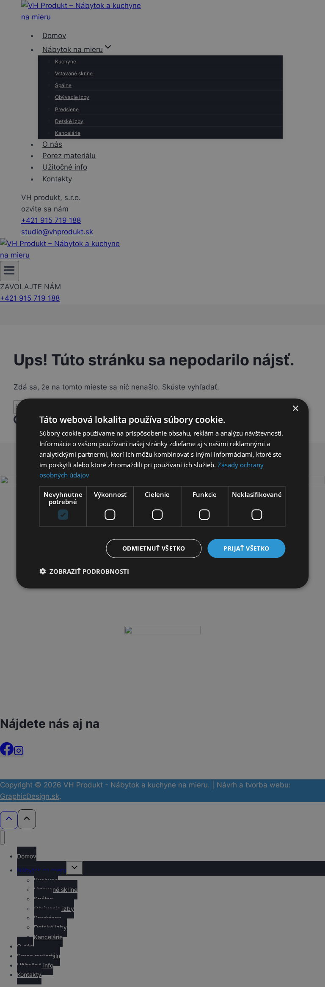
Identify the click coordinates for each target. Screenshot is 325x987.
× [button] (295, 409)
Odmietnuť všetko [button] (153, 548)
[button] (84, 571)
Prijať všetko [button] (246, 548)
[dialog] (162, 494)
